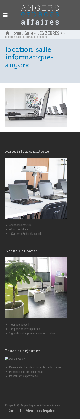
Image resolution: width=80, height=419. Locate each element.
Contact (14, 410)
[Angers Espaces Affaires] (40, 14)
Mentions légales (40, 410)
